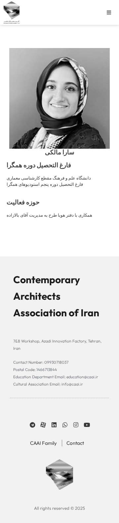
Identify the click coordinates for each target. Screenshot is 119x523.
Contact (75, 443)
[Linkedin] (54, 425)
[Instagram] (75, 425)
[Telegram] (32, 425)
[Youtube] (86, 425)
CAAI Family (43, 443)
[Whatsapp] (64, 425)
